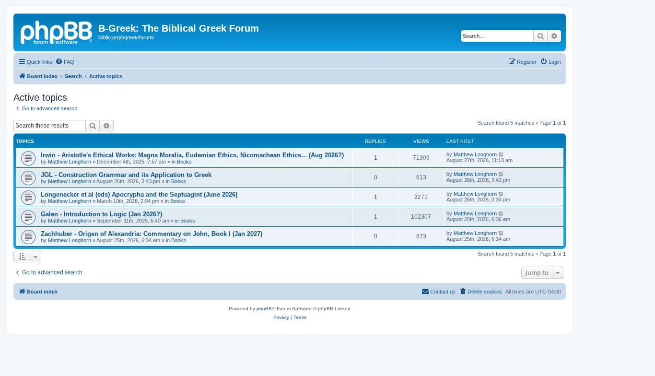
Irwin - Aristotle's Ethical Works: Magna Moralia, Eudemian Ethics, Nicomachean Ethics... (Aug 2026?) (192, 155)
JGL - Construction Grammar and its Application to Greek (126, 174)
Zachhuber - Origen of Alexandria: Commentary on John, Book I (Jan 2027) (151, 233)
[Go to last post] (501, 154)
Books (184, 161)
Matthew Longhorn (69, 161)
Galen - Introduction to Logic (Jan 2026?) (101, 214)
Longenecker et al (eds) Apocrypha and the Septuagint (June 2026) (139, 194)
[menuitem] (64, 62)
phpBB (264, 308)
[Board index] (57, 31)
